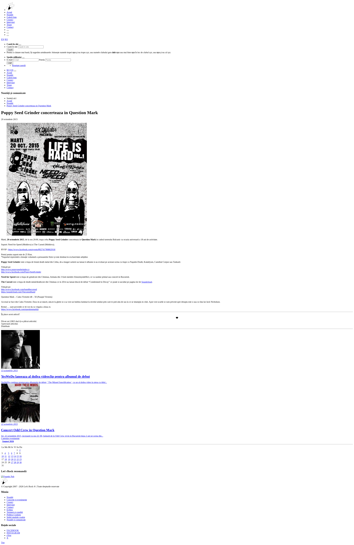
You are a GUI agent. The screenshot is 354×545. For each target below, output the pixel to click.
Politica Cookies (14, 515)
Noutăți (10, 15)
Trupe (9, 25)
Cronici (10, 20)
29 (18, 462)
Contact (10, 27)
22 (18, 459)
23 (20, 459)
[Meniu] (8, 35)
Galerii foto (12, 17)
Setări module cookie (16, 517)
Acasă (9, 12)
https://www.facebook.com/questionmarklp (20, 309)
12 (9, 456)
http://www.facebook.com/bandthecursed (19, 289)
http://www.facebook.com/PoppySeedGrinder (21, 272)
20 (12, 459)
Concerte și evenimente (17, 500)
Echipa (10, 510)
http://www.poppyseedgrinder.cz (15, 269)
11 (6, 456)
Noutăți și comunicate (16, 520)
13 (12, 456)
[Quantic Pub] (7, 476)
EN (2, 39)
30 (20, 462)
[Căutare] (8, 30)
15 (18, 456)
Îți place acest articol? (10, 314)
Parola (42, 60)
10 (3, 456)
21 (15, 459)
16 (20, 456)
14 (15, 456)
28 (15, 462)
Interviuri (11, 22)
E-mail (9, 60)
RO (6, 39)
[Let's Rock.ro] (19, 10)
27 (12, 462)
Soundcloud (146, 282)
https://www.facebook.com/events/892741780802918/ (31, 249)
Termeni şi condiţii (15, 512)
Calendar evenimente (10, 438)
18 (6, 459)
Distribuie (5, 326)
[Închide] (20, 44)
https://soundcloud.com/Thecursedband (18, 292)
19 (9, 459)
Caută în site (12, 47)
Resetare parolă (19, 65)
